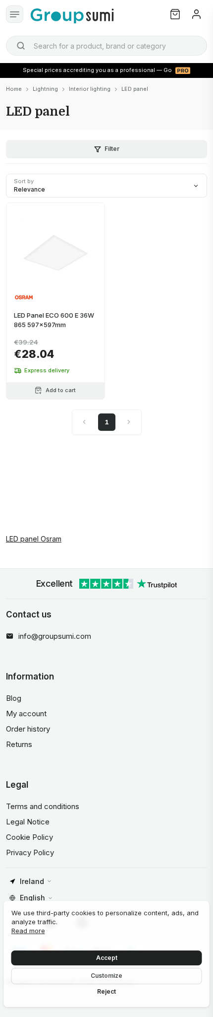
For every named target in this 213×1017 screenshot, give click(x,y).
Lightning (45, 88)
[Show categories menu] (14, 14)
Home (14, 88)
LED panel (134, 88)
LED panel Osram (33, 539)
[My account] (196, 14)
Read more (28, 931)
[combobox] (106, 45)
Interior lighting (89, 88)
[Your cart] (175, 14)
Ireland (32, 881)
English (32, 897)
